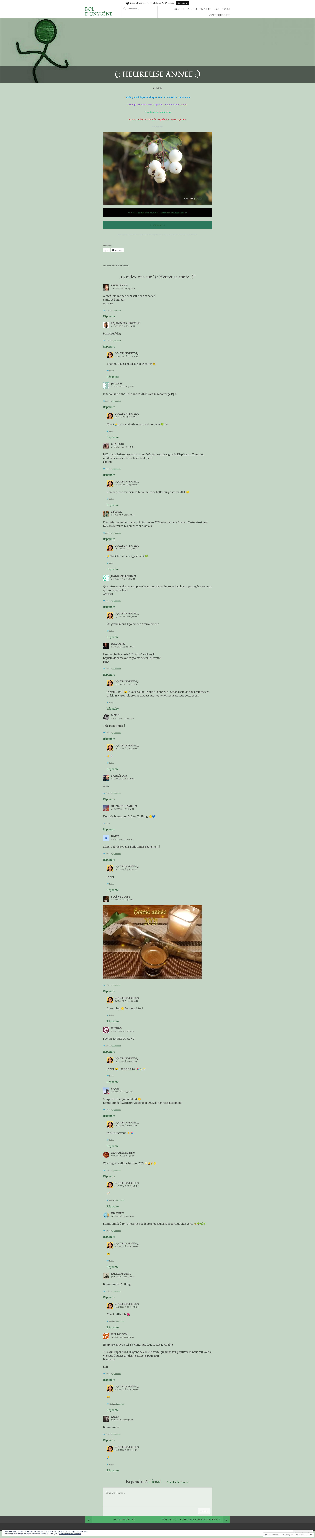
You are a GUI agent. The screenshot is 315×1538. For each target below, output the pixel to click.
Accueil (179, 9)
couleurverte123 (127, 353)
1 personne (116, 310)
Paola (115, 1417)
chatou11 (117, 444)
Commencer (182, 3)
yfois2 (115, 1088)
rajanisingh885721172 (125, 323)
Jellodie (116, 383)
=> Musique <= (157, 225)
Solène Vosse (120, 897)
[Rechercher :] (138, 8)
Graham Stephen (123, 1153)
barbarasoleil (121, 1274)
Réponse (203, 1511)
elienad (155, 1482)
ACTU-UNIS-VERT (199, 9)
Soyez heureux (124, 1519)
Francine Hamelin (124, 806)
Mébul (115, 715)
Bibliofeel (117, 1213)
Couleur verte (219, 15)
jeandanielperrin (123, 576)
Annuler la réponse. (178, 1482)
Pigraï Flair (119, 776)
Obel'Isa (116, 512)
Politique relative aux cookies (70, 1534)
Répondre (109, 316)
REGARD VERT (221, 9)
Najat (115, 836)
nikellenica (119, 285)
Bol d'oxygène (98, 11)
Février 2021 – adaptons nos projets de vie (191, 1519)
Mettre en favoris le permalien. (116, 266)
